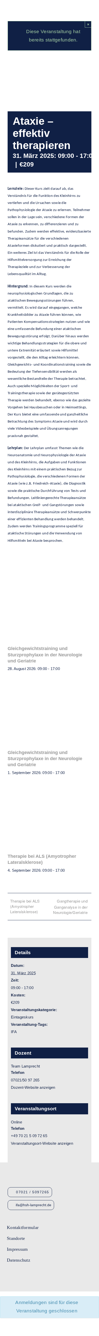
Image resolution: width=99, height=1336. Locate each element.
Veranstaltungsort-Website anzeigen (42, 1143)
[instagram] (27, 1275)
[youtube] (18, 1275)
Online (16, 1122)
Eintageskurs (22, 1017)
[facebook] (9, 1275)
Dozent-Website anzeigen (33, 1087)
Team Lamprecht (25, 1066)
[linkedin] (37, 1275)
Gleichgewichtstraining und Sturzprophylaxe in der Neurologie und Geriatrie (45, 654)
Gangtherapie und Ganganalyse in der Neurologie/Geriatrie (70, 906)
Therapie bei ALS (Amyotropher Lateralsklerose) (25, 906)
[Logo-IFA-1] (68, 1224)
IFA (14, 1032)
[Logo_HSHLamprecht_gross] (28, 6)
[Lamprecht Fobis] (68, 1242)
